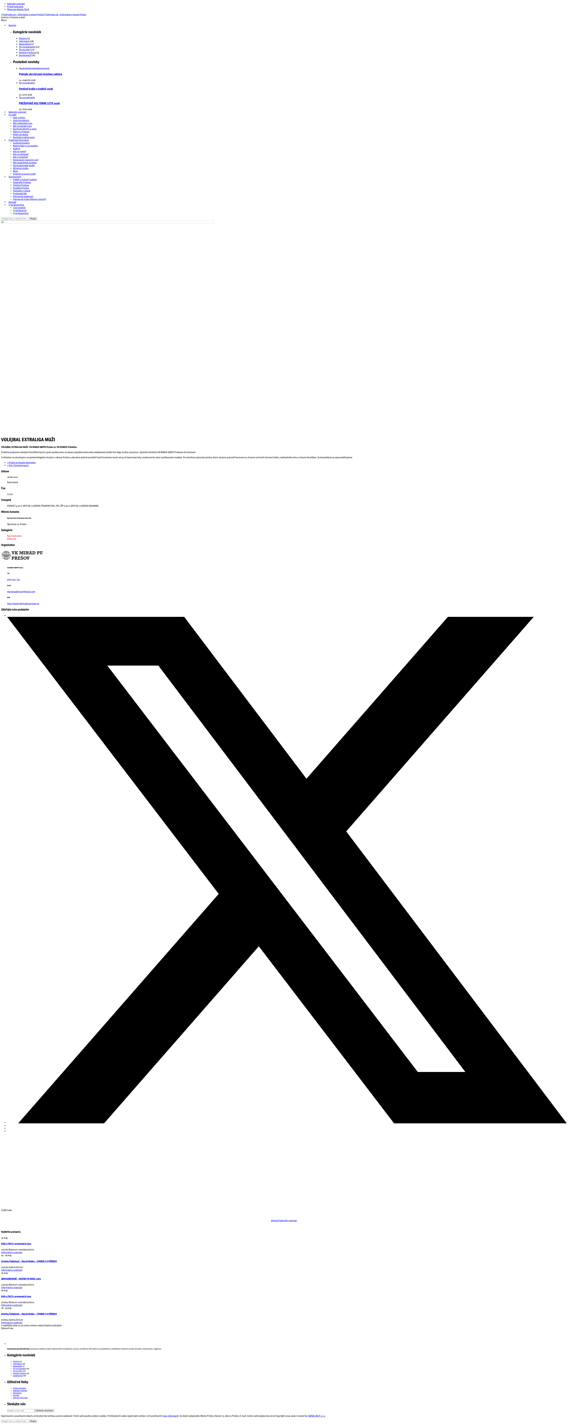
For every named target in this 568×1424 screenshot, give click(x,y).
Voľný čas (11, 538)
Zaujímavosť (25, 55)
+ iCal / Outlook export (18, 465)
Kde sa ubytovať (21, 154)
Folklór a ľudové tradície (25, 179)
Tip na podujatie (27, 46)
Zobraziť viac (7, 1328)
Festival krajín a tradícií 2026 (36, 88)
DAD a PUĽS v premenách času (16, 1243)
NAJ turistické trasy (22, 126)
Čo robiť (12, 114)
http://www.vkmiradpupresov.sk (23, 603)
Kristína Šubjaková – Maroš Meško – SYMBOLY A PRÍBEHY (29, 1261)
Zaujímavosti (15, 176)
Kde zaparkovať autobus (25, 162)
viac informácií (170, 1416)
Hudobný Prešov (21, 188)
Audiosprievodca (21, 143)
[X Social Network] (287, 1122)
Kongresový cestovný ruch (25, 159)
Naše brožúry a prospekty (25, 145)
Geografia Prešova (22, 182)
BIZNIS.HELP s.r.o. (316, 1416)
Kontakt (12, 202)
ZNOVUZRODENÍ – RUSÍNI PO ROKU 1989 (21, 1278)
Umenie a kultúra (27, 52)
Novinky (12, 25)
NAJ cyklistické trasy (22, 123)
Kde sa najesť (19, 151)
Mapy (15, 171)
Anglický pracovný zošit (24, 174)
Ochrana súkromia (20, 1397)
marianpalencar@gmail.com (21, 591)
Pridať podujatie (15, 6)
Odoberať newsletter (44, 1410)
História (23, 38)
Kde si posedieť (20, 157)
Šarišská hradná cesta (24, 137)
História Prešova (21, 185)
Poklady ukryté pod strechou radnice (40, 74)
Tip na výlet (24, 49)
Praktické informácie (19, 140)
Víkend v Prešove (21, 131)
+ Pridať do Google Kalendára (21, 462)
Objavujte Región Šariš (18, 9)
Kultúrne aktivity (21, 120)
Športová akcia (14, 535)
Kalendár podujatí (16, 3)
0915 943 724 (13, 579)
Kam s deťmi (19, 117)
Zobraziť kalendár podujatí (284, 1220)
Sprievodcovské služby (24, 165)
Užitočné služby (20, 168)
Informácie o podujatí (11, 1252)
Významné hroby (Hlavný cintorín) (29, 199)
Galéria (16, 148)
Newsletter (17, 1393)
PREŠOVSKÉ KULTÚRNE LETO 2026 (39, 103)
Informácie (24, 41)
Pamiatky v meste (21, 190)
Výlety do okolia (20, 134)
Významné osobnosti (23, 196)
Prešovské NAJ (20, 193)
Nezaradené (25, 44)
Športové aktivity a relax (25, 129)
